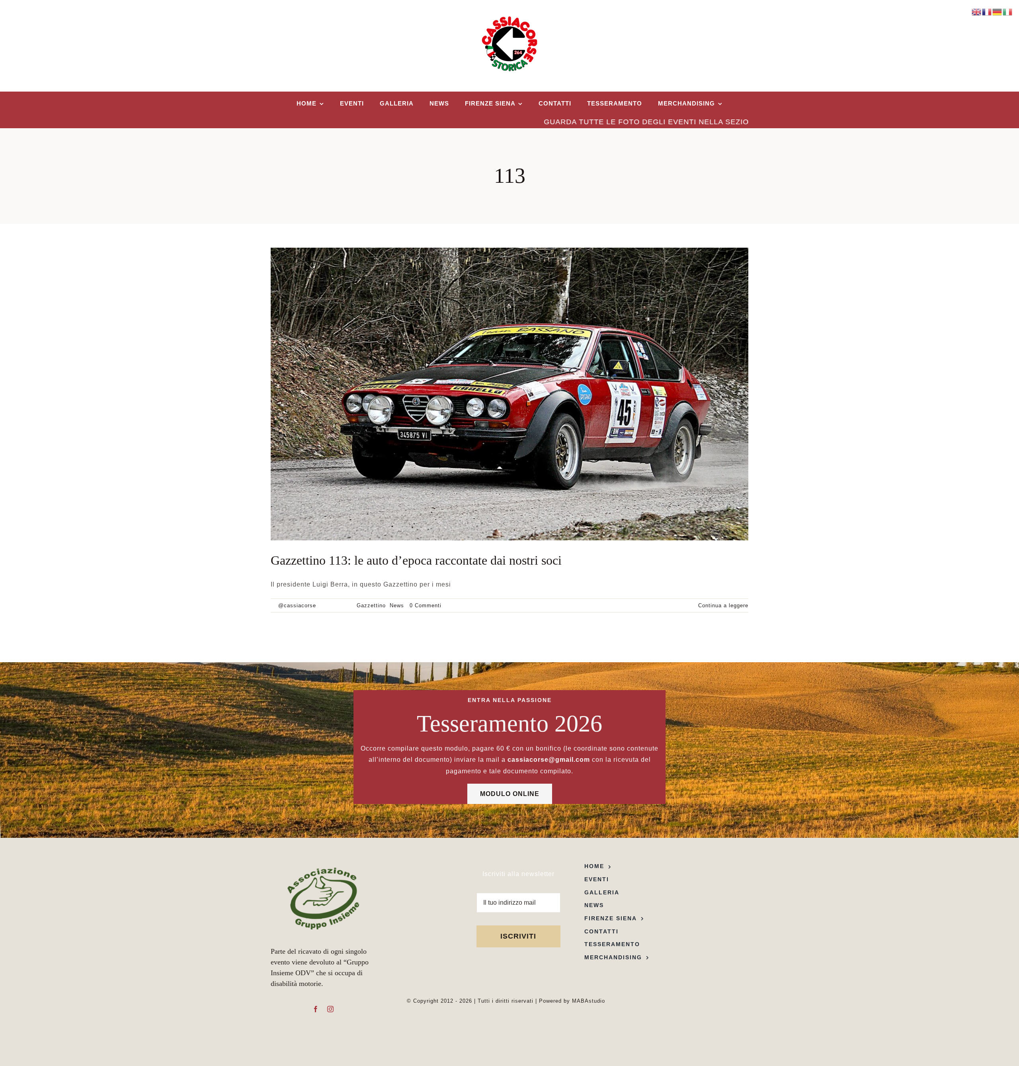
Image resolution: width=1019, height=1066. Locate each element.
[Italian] (1008, 11)
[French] (987, 11)
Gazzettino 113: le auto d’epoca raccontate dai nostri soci (416, 560)
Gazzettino (371, 605)
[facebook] (315, 1009)
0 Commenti (425, 605)
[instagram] (330, 1009)
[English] (977, 11)
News (397, 605)
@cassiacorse (297, 605)
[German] (997, 11)
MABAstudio (588, 1001)
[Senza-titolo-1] (323, 870)
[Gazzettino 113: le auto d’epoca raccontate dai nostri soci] (509, 394)
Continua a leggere (723, 605)
